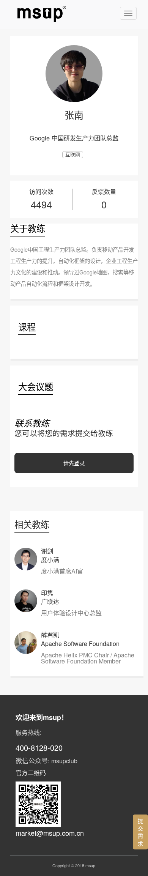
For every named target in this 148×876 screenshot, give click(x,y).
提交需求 (140, 832)
